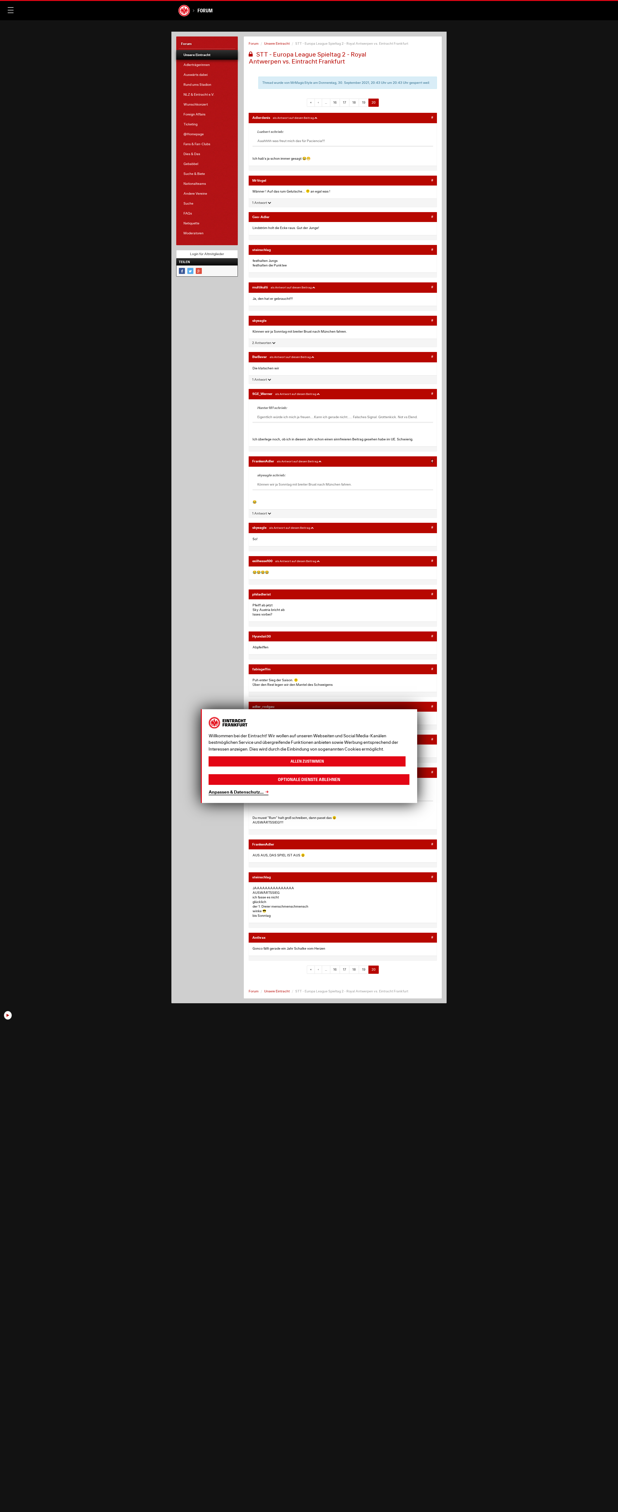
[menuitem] (207, 55)
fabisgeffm (261, 669)
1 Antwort (260, 203)
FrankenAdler (263, 461)
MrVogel (259, 180)
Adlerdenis (261, 117)
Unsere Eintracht (277, 43)
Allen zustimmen (307, 761)
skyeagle (259, 320)
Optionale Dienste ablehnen (309, 779)
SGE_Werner (262, 394)
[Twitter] (190, 271)
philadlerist (261, 594)
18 (354, 102)
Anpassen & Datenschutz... (236, 791)
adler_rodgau (263, 706)
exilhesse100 (262, 561)
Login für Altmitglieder (207, 254)
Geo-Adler (261, 217)
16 (335, 102)
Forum (205, 10)
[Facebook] (182, 271)
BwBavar (259, 357)
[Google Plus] (199, 271)
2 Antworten (262, 343)
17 (344, 102)
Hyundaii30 (261, 636)
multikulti (260, 287)
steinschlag (261, 250)
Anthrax (259, 937)
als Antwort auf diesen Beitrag (293, 118)
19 (363, 102)
